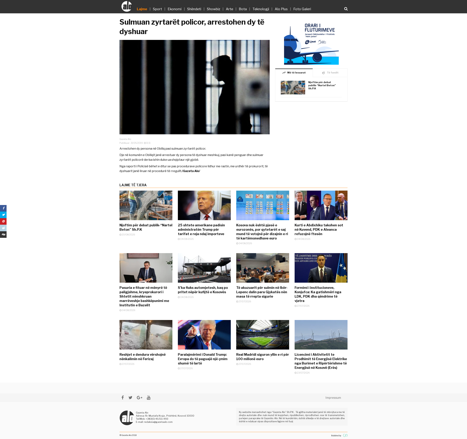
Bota (243, 9)
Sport (157, 9)
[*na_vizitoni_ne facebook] (122, 397)
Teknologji (260, 9)
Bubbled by (336, 435)
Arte (229, 9)
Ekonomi (175, 9)
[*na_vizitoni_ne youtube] (148, 397)
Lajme (142, 9)
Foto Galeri (302, 9)
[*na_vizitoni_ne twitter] (130, 397)
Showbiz (213, 9)
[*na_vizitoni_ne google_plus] (139, 397)
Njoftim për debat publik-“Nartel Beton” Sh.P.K (322, 85)
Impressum (333, 397)
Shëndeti (194, 9)
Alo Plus (281, 9)
